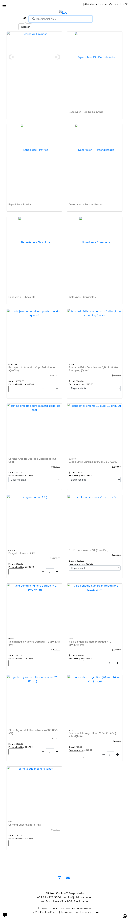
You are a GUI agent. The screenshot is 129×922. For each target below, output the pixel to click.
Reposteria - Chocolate (21, 297)
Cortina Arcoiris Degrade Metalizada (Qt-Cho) (32, 460)
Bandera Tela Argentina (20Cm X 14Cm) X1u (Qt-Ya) (92, 735)
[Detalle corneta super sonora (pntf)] (34, 769)
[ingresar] (25, 19)
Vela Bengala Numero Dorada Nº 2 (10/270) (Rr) (34, 643)
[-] (43, 389)
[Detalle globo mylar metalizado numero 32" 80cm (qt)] (34, 679)
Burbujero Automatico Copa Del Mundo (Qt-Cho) (31, 369)
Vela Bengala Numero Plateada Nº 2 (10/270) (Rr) (90, 643)
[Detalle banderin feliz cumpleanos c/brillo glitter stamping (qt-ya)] (94, 313)
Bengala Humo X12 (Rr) (22, 553)
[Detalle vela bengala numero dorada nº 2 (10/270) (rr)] (34, 588)
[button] (11, 57)
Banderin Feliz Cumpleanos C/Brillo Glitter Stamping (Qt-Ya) (93, 369)
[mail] (68, 878)
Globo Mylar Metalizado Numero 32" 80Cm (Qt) (33, 732)
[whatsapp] (124, 916)
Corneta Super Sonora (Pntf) (25, 824)
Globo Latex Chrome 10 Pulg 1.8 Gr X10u (93, 461)
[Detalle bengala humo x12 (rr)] (34, 497)
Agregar (16, 389)
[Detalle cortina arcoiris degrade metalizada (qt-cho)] (34, 408)
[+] (57, 389)
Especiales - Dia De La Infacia (86, 111)
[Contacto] (5, 915)
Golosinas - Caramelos (82, 297)
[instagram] (60, 878)
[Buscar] (104, 19)
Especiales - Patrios (19, 204)
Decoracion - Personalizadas (86, 204)
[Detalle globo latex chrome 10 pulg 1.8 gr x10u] (94, 406)
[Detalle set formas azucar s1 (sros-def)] (94, 497)
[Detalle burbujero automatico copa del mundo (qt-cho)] (34, 313)
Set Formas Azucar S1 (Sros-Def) (88, 550)
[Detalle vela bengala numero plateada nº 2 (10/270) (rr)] (94, 588)
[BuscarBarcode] (96, 19)
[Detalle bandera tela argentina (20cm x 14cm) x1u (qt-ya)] (94, 679)
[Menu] (4, 7)
